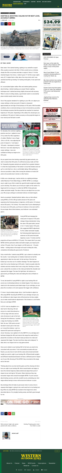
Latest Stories (12, 13)
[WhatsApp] (13, 23)
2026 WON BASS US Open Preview (51, 58)
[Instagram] (25, 470)
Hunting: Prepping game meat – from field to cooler (32, 425)
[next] (58, 451)
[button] (58, 6)
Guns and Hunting (4, 13)
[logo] (7, 5)
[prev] (56, 451)
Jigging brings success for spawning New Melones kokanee (51, 98)
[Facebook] (2, 23)
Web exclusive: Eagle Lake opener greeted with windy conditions (9, 425)
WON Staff (4, 20)
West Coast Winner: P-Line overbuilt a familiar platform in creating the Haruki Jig (52, 74)
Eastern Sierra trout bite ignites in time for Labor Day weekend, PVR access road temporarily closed (52, 90)
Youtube (45, 469)
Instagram (29, 469)
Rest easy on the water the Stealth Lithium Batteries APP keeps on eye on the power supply (52, 65)
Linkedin (37, 469)
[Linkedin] (33, 470)
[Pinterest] (9, 23)
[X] (6, 23)
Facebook (20, 469)
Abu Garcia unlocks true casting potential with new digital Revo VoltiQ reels (52, 81)
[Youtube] (42, 470)
